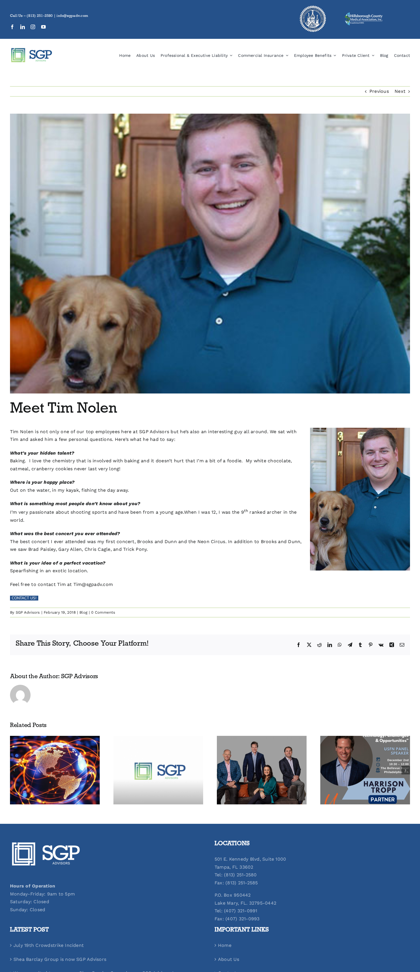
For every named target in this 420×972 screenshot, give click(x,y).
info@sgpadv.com (72, 16)
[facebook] (12, 27)
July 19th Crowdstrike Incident (48, 945)
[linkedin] (22, 27)
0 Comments (103, 612)
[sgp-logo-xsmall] (31, 49)
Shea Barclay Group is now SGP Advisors (59, 959)
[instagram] (33, 27)
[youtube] (43, 27)
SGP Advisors (28, 612)
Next (400, 91)
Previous (379, 91)
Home (224, 945)
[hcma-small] (364, 14)
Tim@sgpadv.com (93, 584)
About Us (228, 959)
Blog (83, 612)
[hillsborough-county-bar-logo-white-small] (312, 6)
